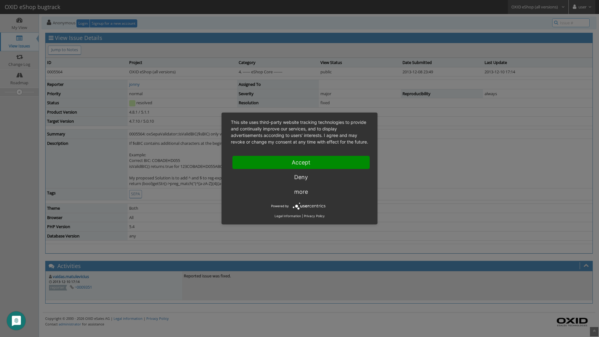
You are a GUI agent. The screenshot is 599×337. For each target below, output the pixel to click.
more (301, 191)
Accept (301, 162)
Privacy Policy (314, 216)
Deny (301, 177)
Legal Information (288, 216)
